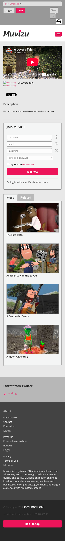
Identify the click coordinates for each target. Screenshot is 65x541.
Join (20, 10)
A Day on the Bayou (17, 316)
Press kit (8, 436)
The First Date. (14, 234)
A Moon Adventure (17, 356)
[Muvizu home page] (16, 32)
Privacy (7, 456)
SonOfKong (11, 85)
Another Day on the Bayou (21, 275)
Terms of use (10, 460)
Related (25, 197)
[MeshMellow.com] (33, 507)
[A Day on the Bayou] (32, 299)
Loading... (12, 393)
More (10, 198)
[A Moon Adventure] (32, 339)
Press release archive (15, 441)
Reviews (7, 445)
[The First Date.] (32, 217)
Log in (9, 10)
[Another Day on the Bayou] (32, 258)
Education (8, 426)
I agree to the (21, 164)
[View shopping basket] (59, 21)
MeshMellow (10, 417)
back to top (32, 524)
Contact (7, 421)
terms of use (28, 164)
